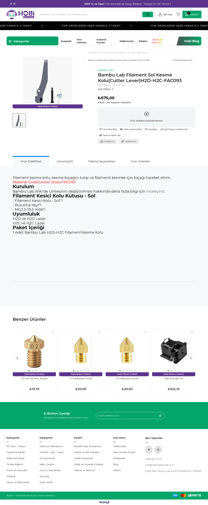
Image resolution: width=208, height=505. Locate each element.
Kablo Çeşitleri (47, 464)
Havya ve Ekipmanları (18, 482)
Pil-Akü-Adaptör (15, 464)
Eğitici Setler (46, 482)
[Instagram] (14, 4)
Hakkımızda (127, 41)
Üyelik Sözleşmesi (83, 458)
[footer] (185, 495)
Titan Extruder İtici (173, 378)
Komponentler (47, 458)
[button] (29, 370)
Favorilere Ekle (52, 332)
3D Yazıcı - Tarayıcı (16, 446)
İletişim (143, 41)
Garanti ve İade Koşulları (86, 452)
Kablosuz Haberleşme (51, 446)
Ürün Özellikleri (31, 161)
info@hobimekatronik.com (159, 465)
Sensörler (44, 476)
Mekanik (11, 476)
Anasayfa (66, 41)
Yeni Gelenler (82, 41)
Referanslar (119, 458)
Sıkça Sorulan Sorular (124, 452)
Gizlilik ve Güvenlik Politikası (88, 464)
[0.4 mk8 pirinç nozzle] (127, 350)
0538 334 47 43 (153, 459)
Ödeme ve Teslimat (84, 470)
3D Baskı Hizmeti (158, 41)
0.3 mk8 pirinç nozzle (80, 378)
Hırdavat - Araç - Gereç (51, 452)
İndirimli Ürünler (101, 41)
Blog (115, 464)
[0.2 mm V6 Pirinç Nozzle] (34, 350)
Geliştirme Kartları (16, 452)
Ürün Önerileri (140, 161)
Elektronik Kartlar (16, 458)
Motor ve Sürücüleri (17, 470)
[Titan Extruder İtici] (173, 350)
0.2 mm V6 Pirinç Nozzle (34, 378)
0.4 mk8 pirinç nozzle (127, 378)
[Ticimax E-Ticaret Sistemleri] (104, 502)
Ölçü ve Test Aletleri (50, 470)
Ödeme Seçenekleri (101, 161)
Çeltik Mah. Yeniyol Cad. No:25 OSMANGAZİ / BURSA (173, 471)
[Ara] (147, 14)
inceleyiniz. (156, 191)
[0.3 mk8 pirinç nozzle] (80, 350)
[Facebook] (11, 4)
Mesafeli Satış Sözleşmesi (87, 446)
